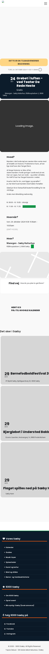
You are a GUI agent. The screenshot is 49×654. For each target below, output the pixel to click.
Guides (9, 552)
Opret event (11, 600)
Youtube (10, 629)
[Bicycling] (35, 288)
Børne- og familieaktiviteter (17, 577)
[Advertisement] (24, 31)
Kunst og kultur (12, 567)
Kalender (9, 547)
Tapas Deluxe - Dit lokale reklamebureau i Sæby (25, 650)
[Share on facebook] (21, 298)
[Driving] (19, 288)
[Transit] (24, 288)
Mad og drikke (12, 572)
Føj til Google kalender (25, 310)
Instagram (10, 634)
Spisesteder (11, 562)
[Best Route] (14, 288)
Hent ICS (16, 307)
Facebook (10, 624)
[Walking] (29, 288)
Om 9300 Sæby (12, 595)
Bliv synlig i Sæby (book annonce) (20, 605)
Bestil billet (29, 206)
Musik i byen (11, 557)
